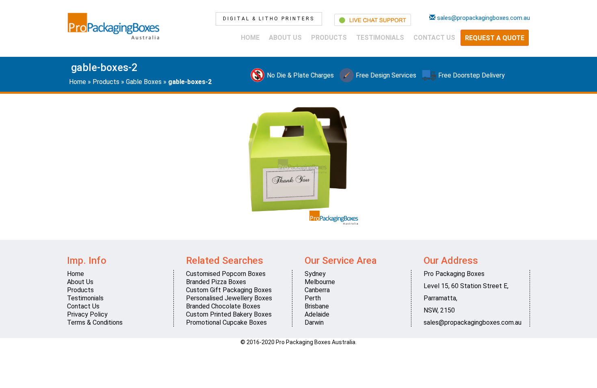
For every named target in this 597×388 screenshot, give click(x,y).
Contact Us (434, 37)
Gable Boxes (144, 82)
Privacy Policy (87, 314)
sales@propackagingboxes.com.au (472, 322)
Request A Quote (494, 38)
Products (329, 37)
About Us (285, 37)
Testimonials (380, 37)
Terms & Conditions (95, 322)
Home (250, 37)
